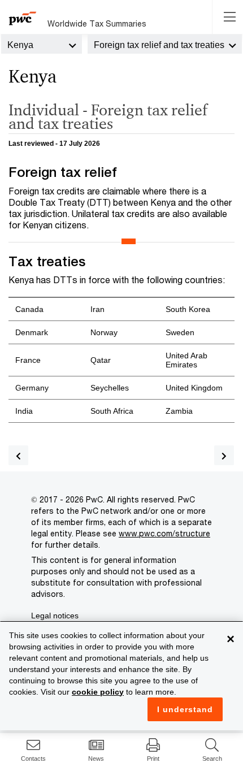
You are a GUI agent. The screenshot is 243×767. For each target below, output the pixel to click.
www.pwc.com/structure (164, 533)
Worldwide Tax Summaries (96, 23)
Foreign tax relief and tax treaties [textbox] (159, 45)
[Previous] (18, 455)
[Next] (224, 455)
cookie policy (98, 691)
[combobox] (41, 44)
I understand (185, 709)
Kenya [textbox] (20, 45)
